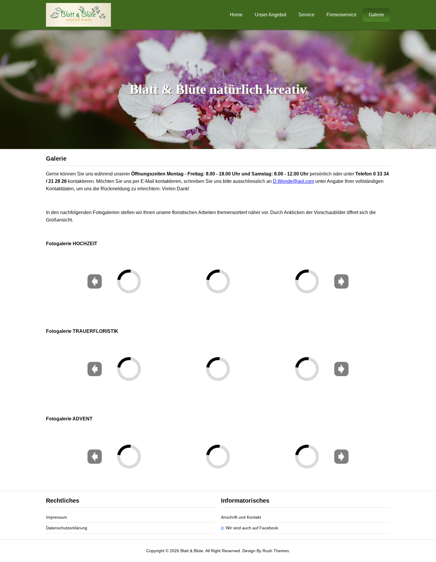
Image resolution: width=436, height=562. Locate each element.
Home (236, 14)
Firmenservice (342, 14)
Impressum (56, 517)
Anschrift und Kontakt (241, 517)
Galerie (376, 14)
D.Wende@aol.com (293, 181)
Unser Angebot (270, 14)
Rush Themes (275, 550)
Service (306, 14)
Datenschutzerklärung (66, 527)
